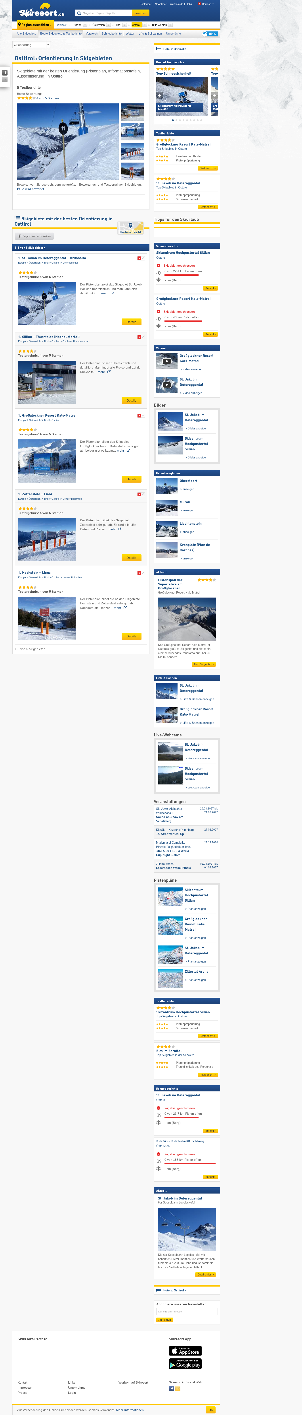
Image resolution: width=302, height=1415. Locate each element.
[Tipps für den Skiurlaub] (209, 34)
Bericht (209, 288)
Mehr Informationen (130, 1410)
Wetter (130, 33)
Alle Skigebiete (26, 33)
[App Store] (185, 1356)
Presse (22, 1392)
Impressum (25, 1387)
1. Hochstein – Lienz (34, 573)
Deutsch (206, 4)
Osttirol (55, 262)
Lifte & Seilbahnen (150, 33)
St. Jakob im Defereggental (178, 1095)
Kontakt (23, 1382)
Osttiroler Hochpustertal (75, 341)
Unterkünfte (173, 33)
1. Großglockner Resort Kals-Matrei (47, 415)
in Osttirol (181, 148)
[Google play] (185, 1368)
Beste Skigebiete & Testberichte (61, 33)
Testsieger (145, 4)
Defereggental (70, 262)
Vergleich (91, 33)
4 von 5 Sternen (47, 98)
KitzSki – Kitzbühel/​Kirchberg (180, 1141)
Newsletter (160, 4)
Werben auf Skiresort (133, 1382)
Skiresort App (180, 1339)
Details (131, 322)
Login (72, 1392)
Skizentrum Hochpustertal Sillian (183, 253)
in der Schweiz (184, 1055)
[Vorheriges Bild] (159, 95)
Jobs (189, 4)
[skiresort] (41, 10)
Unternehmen (77, 1387)
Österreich (34, 262)
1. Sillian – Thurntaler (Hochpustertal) (49, 337)
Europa (22, 262)
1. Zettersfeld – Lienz (35, 494)
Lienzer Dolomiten (72, 498)
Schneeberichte (112, 33)
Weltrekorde (176, 4)
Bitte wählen (159, 25)
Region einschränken (36, 236)
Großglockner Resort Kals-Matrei (183, 299)
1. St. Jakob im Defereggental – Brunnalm (52, 258)
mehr (105, 293)
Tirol (46, 262)
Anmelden (165, 1319)
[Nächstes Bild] (214, 95)
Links (71, 1382)
